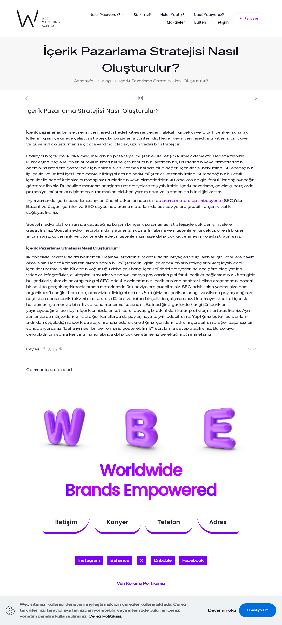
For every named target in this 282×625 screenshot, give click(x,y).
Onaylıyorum (257, 610)
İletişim (66, 522)
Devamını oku (222, 610)
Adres (218, 522)
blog (106, 81)
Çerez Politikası (104, 616)
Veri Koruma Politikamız (141, 583)
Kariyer (117, 522)
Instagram (89, 560)
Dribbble (163, 560)
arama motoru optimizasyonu (191, 200)
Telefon (168, 522)
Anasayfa (83, 81)
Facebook (193, 560)
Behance (119, 560)
